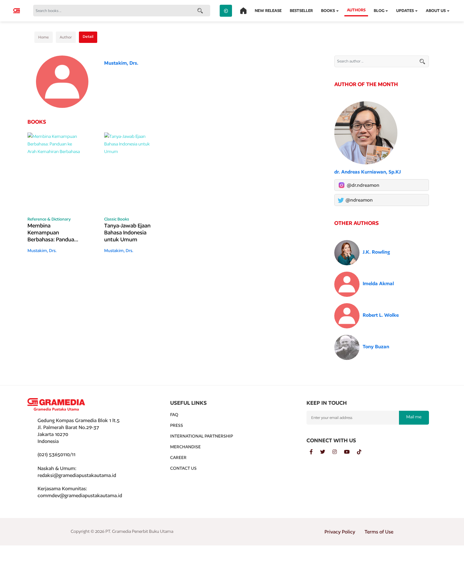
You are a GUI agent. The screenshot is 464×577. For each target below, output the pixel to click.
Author (66, 37)
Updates (405, 10)
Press (176, 425)
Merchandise (185, 446)
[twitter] (326, 452)
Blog (379, 10)
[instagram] (338, 452)
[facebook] (315, 452)
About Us (436, 10)
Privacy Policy (339, 532)
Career (178, 457)
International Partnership (201, 436)
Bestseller (301, 10)
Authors (356, 10)
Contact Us (183, 468)
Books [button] (328, 10)
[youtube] (350, 452)
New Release (268, 10)
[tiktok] (362, 452)
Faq (174, 414)
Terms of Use (379, 532)
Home (43, 37)
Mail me (413, 416)
